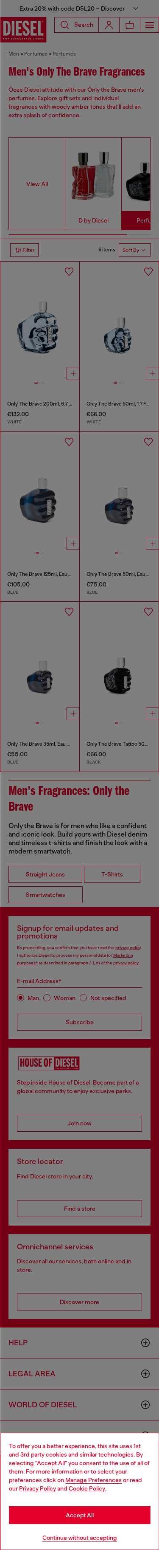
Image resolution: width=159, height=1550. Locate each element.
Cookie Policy (87, 1488)
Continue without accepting (79, 1537)
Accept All (80, 1515)
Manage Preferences (93, 1480)
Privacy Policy (37, 1488)
